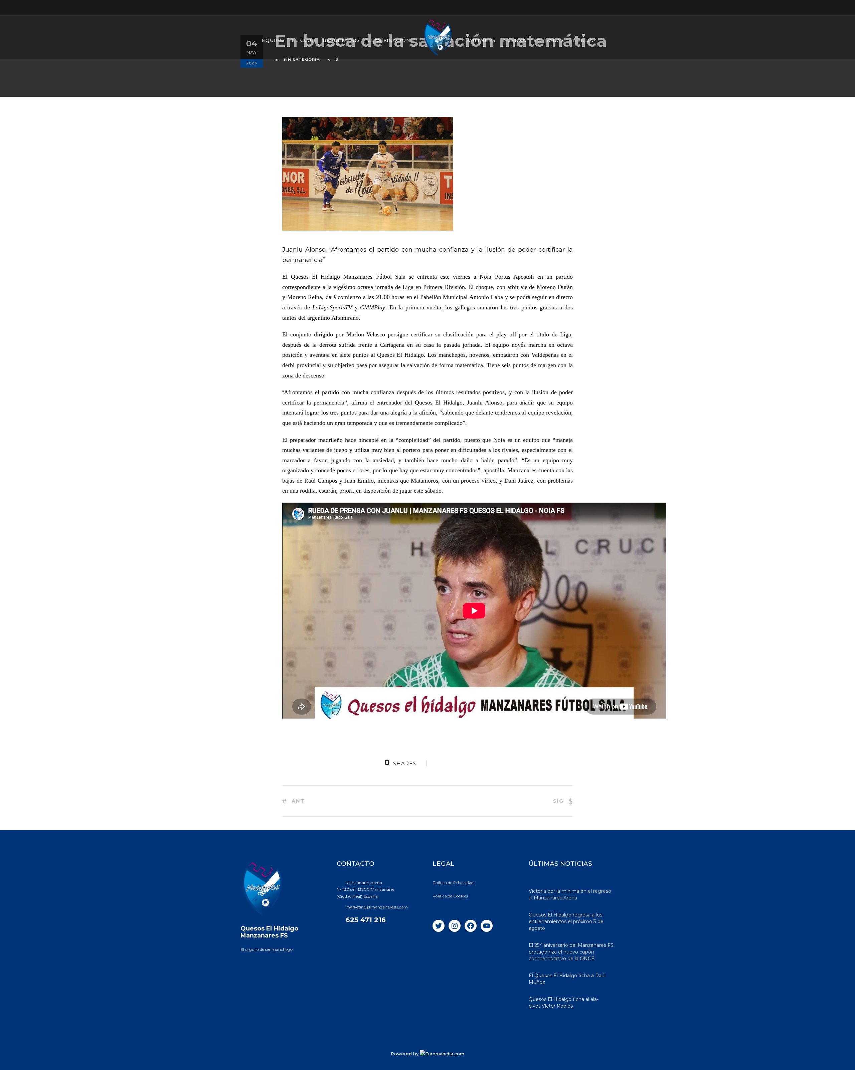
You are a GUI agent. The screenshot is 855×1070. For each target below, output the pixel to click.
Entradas (548, 40)
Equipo (273, 40)
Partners (480, 40)
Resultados (341, 40)
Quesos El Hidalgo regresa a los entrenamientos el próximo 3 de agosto (566, 921)
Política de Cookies (450, 895)
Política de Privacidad (453, 882)
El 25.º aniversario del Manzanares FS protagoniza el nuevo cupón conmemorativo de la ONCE (571, 952)
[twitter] (588, 7)
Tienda (582, 40)
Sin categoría (301, 59)
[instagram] (613, 7)
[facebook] (575, 7)
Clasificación (388, 40)
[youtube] (600, 7)
